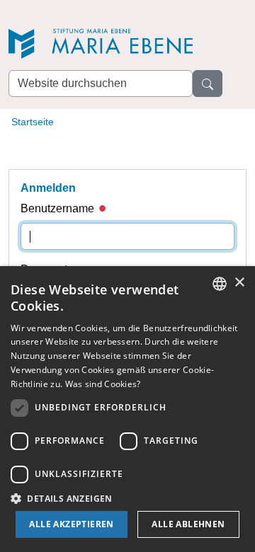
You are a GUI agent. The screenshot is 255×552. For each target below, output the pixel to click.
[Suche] (207, 83)
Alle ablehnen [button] (188, 524)
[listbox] (219, 284)
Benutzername (59, 208)
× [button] (239, 282)
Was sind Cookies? (103, 384)
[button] (127, 498)
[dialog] (127, 409)
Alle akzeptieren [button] (71, 524)
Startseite (32, 121)
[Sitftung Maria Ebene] (107, 43)
